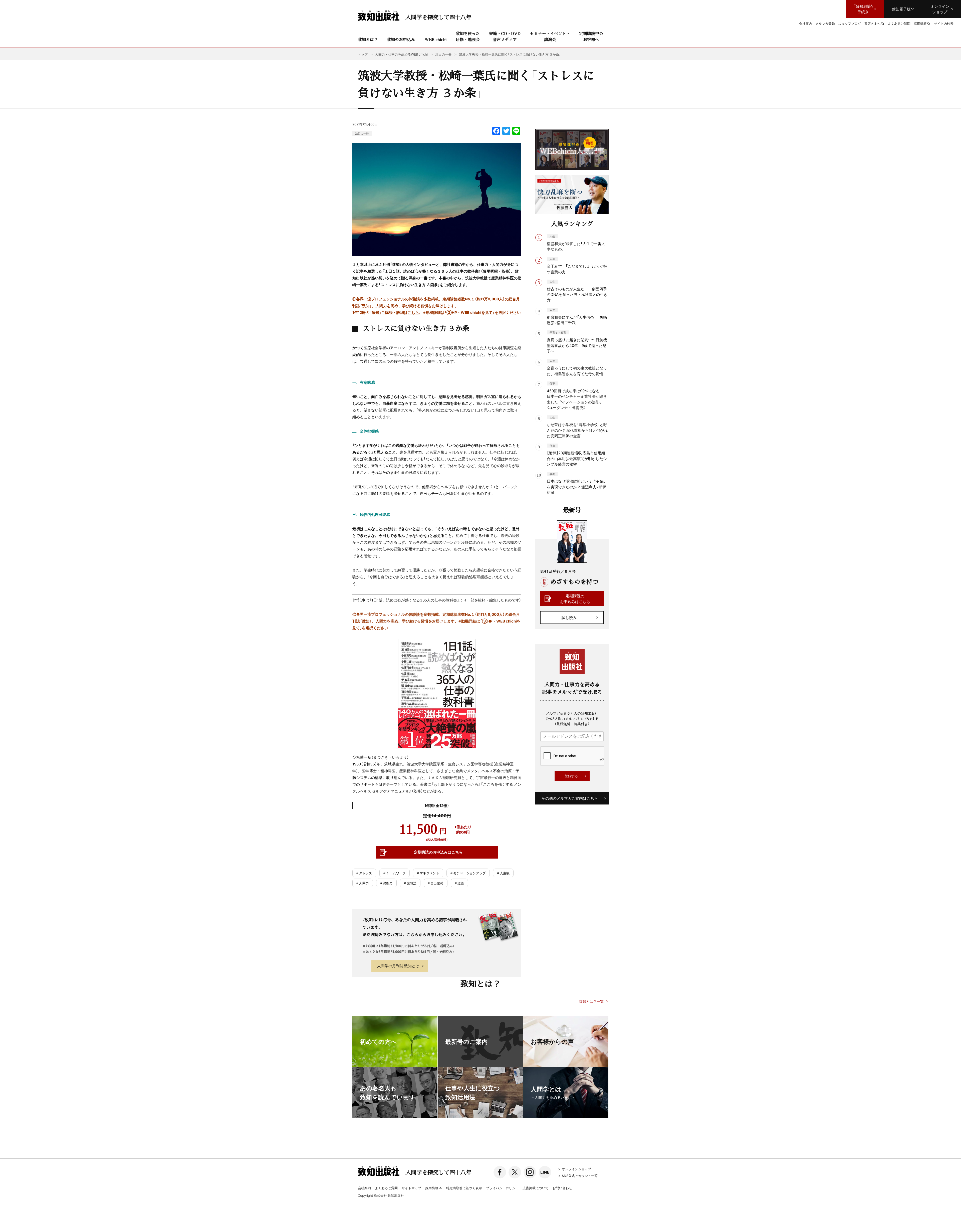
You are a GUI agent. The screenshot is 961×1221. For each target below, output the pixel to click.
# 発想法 (410, 883)
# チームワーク (394, 873)
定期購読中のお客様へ (591, 36)
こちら (413, 312)
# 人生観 (503, 873)
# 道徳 (459, 883)
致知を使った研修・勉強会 (468, 36)
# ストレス (364, 873)
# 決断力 (386, 883)
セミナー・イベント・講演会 (550, 36)
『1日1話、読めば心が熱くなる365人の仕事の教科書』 (414, 600)
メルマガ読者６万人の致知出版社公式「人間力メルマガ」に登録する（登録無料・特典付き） (572, 718)
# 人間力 (362, 883)
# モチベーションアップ (468, 873)
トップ (363, 54)
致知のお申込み (401, 39)
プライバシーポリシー (502, 1187)
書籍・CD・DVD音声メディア (505, 36)
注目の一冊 (362, 133)
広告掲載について (536, 1187)
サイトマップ (411, 1187)
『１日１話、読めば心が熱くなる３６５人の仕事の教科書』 (431, 271)
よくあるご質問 (386, 1187)
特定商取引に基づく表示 (464, 1187)
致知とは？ (368, 39)
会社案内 (364, 1187)
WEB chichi (435, 39)
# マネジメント (428, 873)
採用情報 (431, 1188)
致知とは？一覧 (591, 1001)
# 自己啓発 (435, 883)
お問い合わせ (562, 1187)
